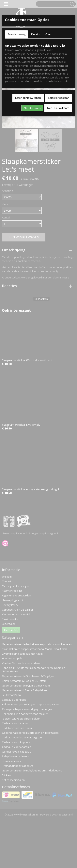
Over (48, 34)
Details (35, 34)
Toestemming (16, 34)
